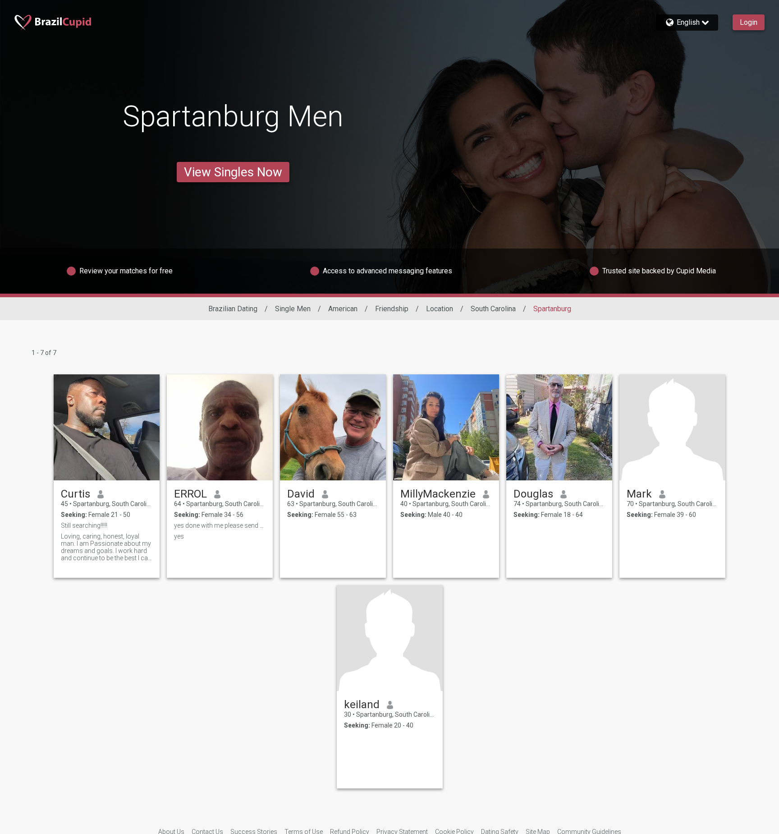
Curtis (75, 494)
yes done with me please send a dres (220, 525)
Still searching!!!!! (84, 525)
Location (439, 308)
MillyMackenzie (438, 494)
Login (748, 22)
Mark (639, 494)
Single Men (293, 308)
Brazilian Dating (232, 308)
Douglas (533, 494)
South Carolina (493, 308)
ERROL (190, 494)
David (301, 494)
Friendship (391, 308)
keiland (362, 704)
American (342, 308)
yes (179, 536)
